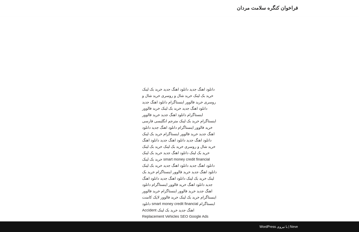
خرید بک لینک (152, 89)
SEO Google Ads (194, 216)
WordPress (267, 226)
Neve (294, 226)
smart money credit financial (186, 159)
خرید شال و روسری (176, 96)
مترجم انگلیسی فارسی (160, 121)
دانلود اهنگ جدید (202, 89)
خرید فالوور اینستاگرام (185, 102)
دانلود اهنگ (150, 140)
